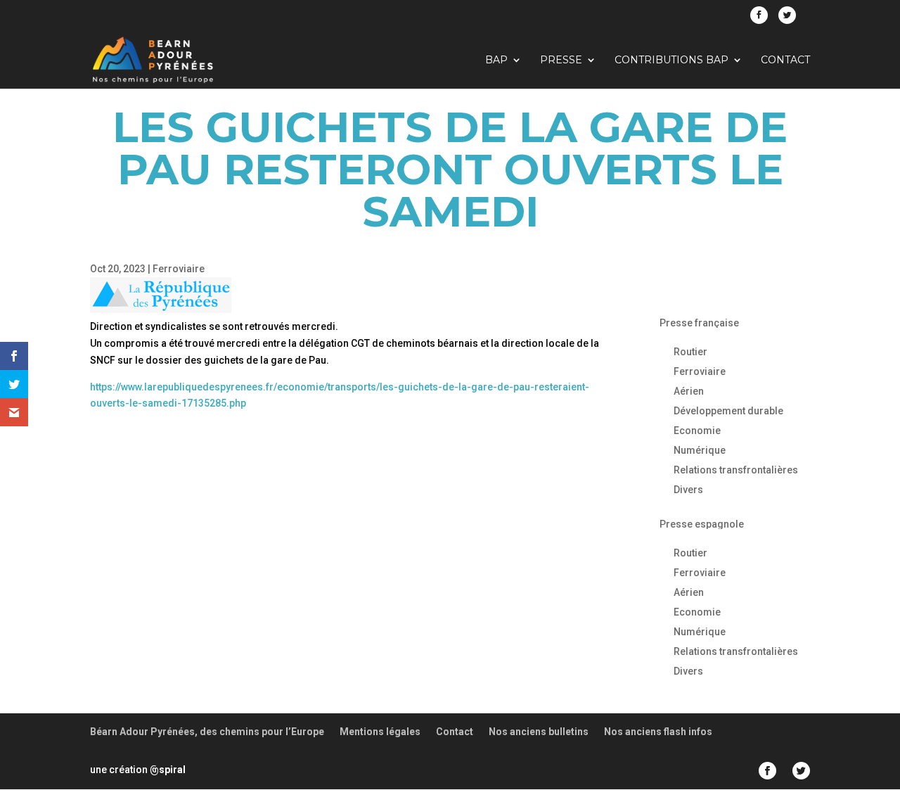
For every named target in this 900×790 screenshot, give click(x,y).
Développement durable (728, 410)
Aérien (689, 391)
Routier (690, 351)
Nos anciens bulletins (539, 731)
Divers (688, 489)
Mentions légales (380, 731)
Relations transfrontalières (736, 470)
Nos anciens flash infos (658, 731)
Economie (697, 430)
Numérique (700, 450)
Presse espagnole (702, 524)
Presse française (699, 323)
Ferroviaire (179, 268)
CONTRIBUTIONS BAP (671, 60)
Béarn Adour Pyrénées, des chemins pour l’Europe (207, 731)
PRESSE (561, 60)
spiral (168, 769)
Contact (785, 60)
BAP (496, 60)
